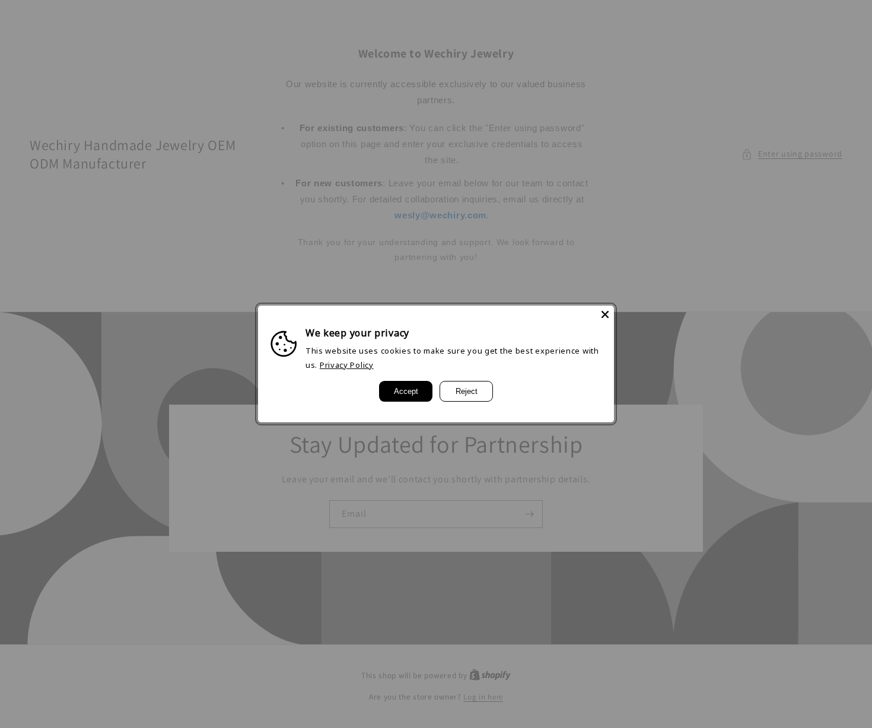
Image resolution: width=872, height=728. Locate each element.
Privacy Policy (347, 365)
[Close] (605, 314)
